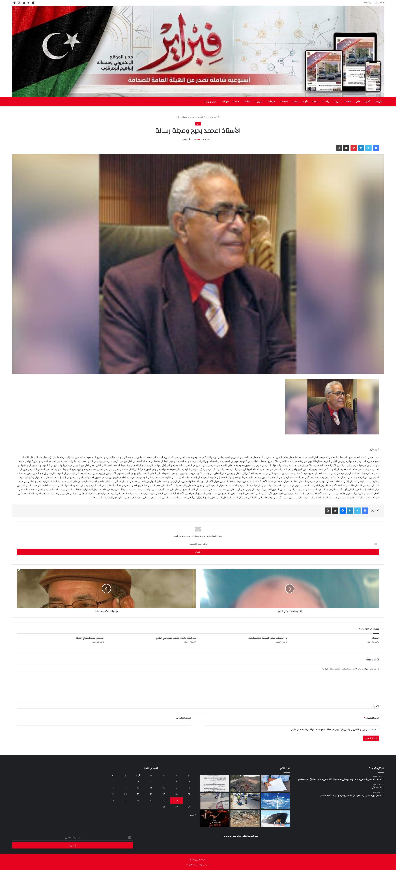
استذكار (375, 638)
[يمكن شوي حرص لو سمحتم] (214, 801)
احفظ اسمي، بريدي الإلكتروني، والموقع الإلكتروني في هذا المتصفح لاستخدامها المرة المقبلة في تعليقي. (333, 729)
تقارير (259, 101)
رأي (306, 101)
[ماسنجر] (343, 510)
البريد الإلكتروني (371, 718)
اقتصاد (348, 101)
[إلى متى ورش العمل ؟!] (275, 801)
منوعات (225, 101)
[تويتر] (368, 148)
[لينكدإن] (361, 148)
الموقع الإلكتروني (183, 718)
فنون (296, 101)
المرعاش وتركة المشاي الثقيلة (90, 638)
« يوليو (193, 814)
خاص (358, 101)
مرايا (338, 101)
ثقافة (316, 101)
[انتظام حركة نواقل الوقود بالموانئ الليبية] (275, 818)
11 (151, 787)
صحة (237, 101)
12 (138, 787)
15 (189, 794)
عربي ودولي (211, 101)
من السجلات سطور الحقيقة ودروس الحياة (267, 638)
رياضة (326, 101)
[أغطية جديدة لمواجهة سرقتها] (244, 801)
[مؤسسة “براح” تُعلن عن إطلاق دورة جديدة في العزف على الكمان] (214, 818)
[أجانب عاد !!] (244, 783)
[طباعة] (339, 148)
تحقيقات (271, 101)
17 (164, 794)
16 (176, 794)
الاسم (376, 706)
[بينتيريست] (354, 148)
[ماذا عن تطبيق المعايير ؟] (214, 783)
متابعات (285, 101)
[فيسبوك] (376, 148)
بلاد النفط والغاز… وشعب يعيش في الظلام (176, 638)
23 (176, 800)
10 (164, 787)
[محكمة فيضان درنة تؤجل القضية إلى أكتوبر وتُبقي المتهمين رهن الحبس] (244, 818)
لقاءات (248, 101)
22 (189, 800)
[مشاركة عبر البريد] (346, 148)
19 (138, 794)
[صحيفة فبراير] (198, 51)
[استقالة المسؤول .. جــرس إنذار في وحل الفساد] (275, 783)
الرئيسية (378, 101)
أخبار (368, 101)
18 (151, 794)
